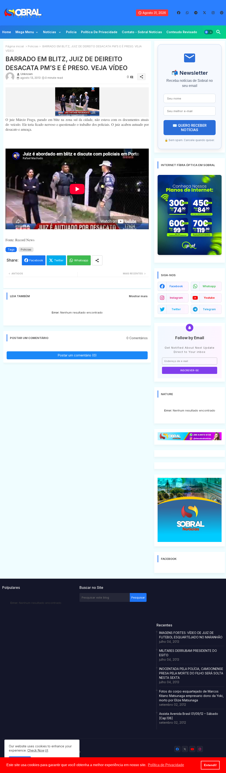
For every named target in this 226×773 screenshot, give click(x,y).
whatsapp (209, 286)
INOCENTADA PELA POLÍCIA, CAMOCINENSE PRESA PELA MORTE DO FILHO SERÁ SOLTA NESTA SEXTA (191, 673)
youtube (209, 297)
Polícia (71, 32)
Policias (33, 46)
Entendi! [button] (210, 765)
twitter (176, 309)
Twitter (59, 260)
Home (6, 32)
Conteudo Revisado (181, 32)
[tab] (6, 33)
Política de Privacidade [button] (166, 765)
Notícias (50, 32)
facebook (176, 286)
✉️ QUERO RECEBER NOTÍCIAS (190, 127)
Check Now (35, 750)
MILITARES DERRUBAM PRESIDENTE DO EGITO (188, 653)
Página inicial (15, 46)
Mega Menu (24, 32)
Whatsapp (81, 260)
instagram (176, 297)
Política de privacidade (99, 32)
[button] (208, 32)
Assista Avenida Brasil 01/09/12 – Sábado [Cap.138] (188, 716)
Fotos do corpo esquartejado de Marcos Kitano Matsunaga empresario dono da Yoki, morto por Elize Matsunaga (191, 695)
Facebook (36, 260)
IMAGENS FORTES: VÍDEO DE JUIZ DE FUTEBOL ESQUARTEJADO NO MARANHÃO (190, 635)
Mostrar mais (138, 296)
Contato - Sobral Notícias (142, 32)
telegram (209, 309)
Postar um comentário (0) (77, 355)
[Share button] (97, 260)
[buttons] (178, 12)
